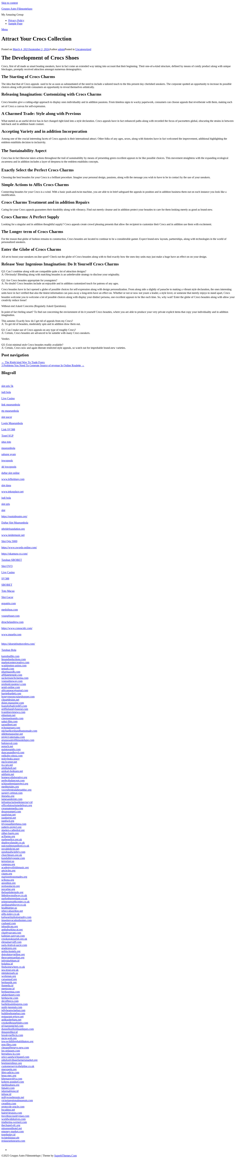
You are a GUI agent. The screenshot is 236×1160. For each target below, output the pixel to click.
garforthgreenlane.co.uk (14, 898)
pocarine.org (8, 889)
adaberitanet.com (10, 994)
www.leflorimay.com (12, 479)
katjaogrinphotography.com (16, 917)
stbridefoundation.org (13, 528)
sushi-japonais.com (11, 1007)
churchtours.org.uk (11, 855)
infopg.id (6, 1094)
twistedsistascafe (10, 1137)
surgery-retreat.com (11, 792)
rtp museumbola (10, 410)
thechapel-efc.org (10, 1125)
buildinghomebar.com (13, 1013)
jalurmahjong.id (9, 1091)
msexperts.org (9, 1069)
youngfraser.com (10, 615)
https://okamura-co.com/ (14, 553)
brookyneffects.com (12, 1035)
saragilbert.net (9, 724)
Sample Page (15, 23)
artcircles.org (8, 870)
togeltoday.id (8, 1134)
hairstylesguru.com (11, 1112)
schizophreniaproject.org (14, 783)
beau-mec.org (8, 1075)
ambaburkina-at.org (12, 929)
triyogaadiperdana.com (13, 823)
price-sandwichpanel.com (15, 1056)
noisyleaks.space (10, 758)
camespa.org (8, 864)
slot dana (6, 485)
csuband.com (8, 923)
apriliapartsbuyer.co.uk (13, 904)
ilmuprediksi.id (9, 1032)
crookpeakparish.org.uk (14, 938)
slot (3, 510)
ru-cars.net (7, 764)
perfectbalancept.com (13, 780)
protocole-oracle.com (12, 1106)
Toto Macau (8, 590)
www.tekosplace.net (12, 491)
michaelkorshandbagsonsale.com (19, 730)
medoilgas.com (9, 609)
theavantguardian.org (12, 957)
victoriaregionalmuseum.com (17, 1100)
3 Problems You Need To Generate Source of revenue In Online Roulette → (42, 365)
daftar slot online (10, 472)
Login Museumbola (12, 423)
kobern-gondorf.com (12, 1081)
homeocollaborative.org (14, 777)
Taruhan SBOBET (11, 559)
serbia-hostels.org (10, 951)
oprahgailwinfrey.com (13, 851)
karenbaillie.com (10, 656)
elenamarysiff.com (11, 941)
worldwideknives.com (13, 1119)
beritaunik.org (9, 982)
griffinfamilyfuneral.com (14, 709)
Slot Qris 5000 (9, 541)
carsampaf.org (9, 979)
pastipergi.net (8, 817)
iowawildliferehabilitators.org (17, 1041)
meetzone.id (8, 988)
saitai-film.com (9, 721)
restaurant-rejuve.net (12, 1016)
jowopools (7, 460)
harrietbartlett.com (11, 693)
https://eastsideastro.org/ (14, 516)
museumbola (8, 448)
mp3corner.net (9, 761)
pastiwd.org (7, 820)
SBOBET (6, 584)
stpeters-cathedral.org (13, 830)
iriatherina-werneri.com (14, 1122)
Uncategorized (83, 49)
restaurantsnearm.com (13, 1140)
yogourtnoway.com (11, 681)
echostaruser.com (10, 727)
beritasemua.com (10, 991)
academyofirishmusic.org (15, 867)
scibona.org (7, 879)
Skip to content (9, 2)
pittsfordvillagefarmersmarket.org (19, 1060)
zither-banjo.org (10, 833)
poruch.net (7, 746)
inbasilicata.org (9, 926)
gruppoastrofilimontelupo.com (17, 740)
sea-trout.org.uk (9, 969)
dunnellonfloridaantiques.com (17, 1028)
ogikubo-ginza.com (11, 755)
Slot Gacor (7, 597)
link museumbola (10, 404)
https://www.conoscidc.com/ (16, 628)
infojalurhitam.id (10, 960)
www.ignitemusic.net (13, 535)
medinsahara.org (10, 1084)
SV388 (5, 578)
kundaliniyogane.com (13, 858)
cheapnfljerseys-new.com (15, 1047)
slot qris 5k (7, 385)
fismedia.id (7, 985)
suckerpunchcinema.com (14, 677)
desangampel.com (11, 811)
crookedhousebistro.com (14, 1022)
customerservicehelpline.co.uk (17, 1066)
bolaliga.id (7, 963)
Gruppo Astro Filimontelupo (16, 8)
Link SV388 (8, 429)
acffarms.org (8, 836)
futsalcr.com (8, 1087)
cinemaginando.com (12, 718)
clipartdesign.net (10, 699)
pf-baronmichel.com (12, 1025)
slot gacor (6, 417)
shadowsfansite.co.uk (13, 842)
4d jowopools (8, 466)
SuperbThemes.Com (65, 1155)
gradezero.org (8, 948)
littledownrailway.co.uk (14, 895)
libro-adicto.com (10, 1072)
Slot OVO (7, 566)
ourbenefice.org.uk (11, 839)
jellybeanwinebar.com (13, 1010)
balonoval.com (9, 743)
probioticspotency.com (13, 684)
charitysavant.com (11, 932)
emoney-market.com (12, 1131)
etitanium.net (8, 715)
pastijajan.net (8, 814)
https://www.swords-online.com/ (19, 547)
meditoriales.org (10, 786)
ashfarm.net (7, 774)
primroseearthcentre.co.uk (15, 901)
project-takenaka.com (13, 736)
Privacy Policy (16, 20)
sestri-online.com (10, 687)
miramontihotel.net (11, 1128)
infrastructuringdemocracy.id (16, 802)
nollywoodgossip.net (12, 1097)
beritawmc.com (9, 997)
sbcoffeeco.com (9, 1001)
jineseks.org (7, 796)
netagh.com (7, 668)
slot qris (5, 504)
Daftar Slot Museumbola (14, 522)
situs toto (6, 441)
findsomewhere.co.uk (13, 966)
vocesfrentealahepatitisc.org (16, 789)
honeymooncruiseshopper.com (18, 696)
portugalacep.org (10, 886)
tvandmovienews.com (13, 712)
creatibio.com (8, 1103)
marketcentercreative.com (15, 662)
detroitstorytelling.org (13, 954)
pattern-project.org (11, 827)
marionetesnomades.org (14, 876)
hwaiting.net (8, 1109)
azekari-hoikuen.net (12, 771)
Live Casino (8, 398)
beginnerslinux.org (11, 1063)
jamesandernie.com (11, 799)
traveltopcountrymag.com (15, 1115)
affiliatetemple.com (11, 674)
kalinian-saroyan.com (13, 935)
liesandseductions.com (13, 659)
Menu (4, 29)
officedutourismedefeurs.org (16, 805)
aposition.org (8, 882)
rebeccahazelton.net (12, 910)
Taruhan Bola (8, 650)
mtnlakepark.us (9, 973)
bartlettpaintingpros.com (14, 1004)
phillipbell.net (8, 768)
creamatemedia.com (12, 808)
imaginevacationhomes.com (16, 920)
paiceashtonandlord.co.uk (15, 845)
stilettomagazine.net (12, 733)
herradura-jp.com (10, 1053)
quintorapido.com (11, 749)
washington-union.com (13, 665)
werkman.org (8, 976)
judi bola (6, 392)
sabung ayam (8, 454)
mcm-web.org (9, 1038)
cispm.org (6, 873)
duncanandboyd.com (12, 752)
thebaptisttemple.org (12, 892)
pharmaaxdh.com (10, 671)
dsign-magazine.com (12, 702)
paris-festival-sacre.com (14, 945)
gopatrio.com (8, 603)
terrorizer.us (7, 861)
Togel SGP (7, 435)
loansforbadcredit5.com (14, 705)
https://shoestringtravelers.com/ (18, 643)
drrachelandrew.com (12, 622)
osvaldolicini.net (10, 848)
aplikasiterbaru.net (11, 1019)
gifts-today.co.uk (10, 914)
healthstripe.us (9, 907)
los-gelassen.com (10, 1050)
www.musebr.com (11, 634)
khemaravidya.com (11, 1078)
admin (61, 49)
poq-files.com (8, 1044)
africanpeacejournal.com (14, 690)
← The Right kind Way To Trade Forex (23, 362)
